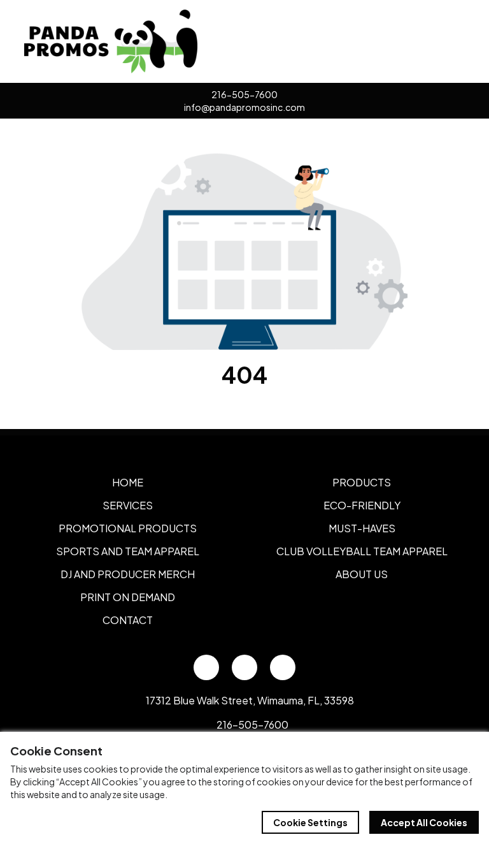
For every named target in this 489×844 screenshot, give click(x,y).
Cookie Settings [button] (310, 822)
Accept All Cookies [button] (424, 822)
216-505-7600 (244, 94)
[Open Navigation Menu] (451, 41)
